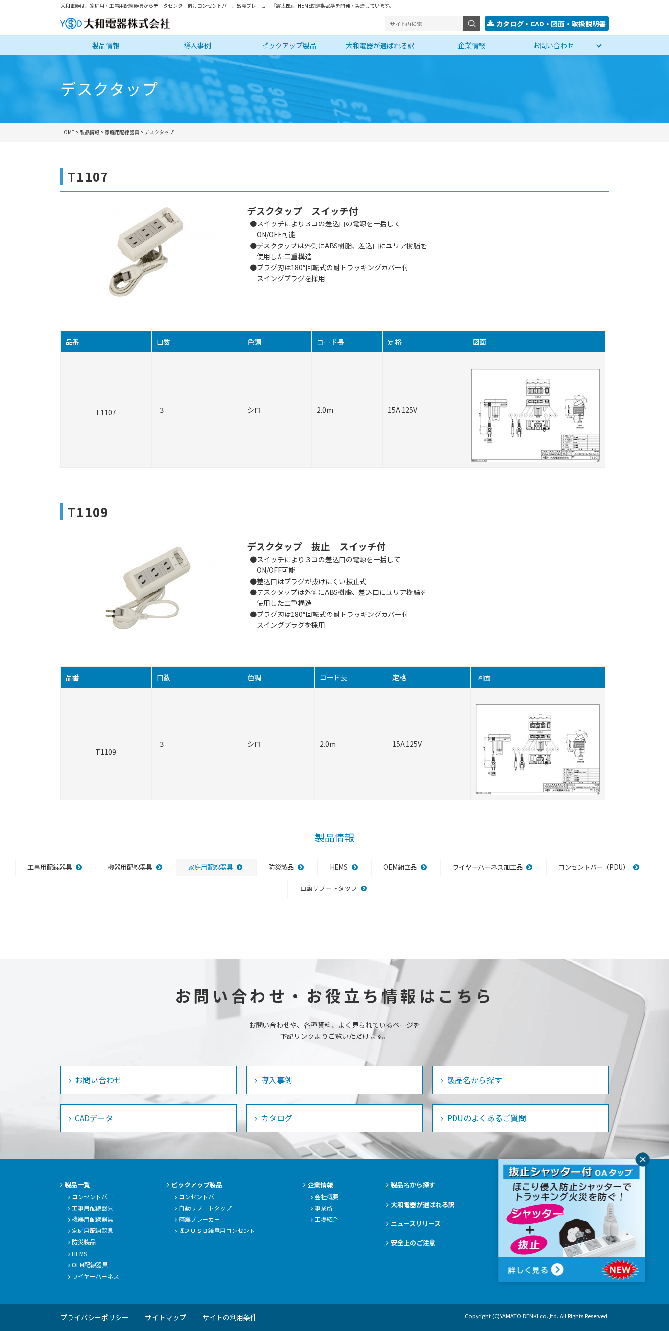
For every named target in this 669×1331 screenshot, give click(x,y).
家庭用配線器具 (210, 867)
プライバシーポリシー (94, 1317)
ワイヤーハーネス (95, 1276)
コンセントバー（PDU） (593, 867)
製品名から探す (473, 1079)
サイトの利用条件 (229, 1317)
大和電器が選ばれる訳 (380, 45)
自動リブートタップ (328, 888)
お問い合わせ (553, 45)
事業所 (324, 1208)
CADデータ (93, 1118)
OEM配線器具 (90, 1264)
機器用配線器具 (130, 867)
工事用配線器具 (49, 867)
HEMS (339, 867)
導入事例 (197, 45)
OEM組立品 (400, 867)
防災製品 (281, 867)
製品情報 (105, 45)
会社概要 (326, 1196)
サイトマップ (165, 1317)
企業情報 (471, 45)
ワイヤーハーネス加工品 (488, 867)
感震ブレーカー (199, 1219)
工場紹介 (326, 1219)
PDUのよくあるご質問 (485, 1118)
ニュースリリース (416, 1223)
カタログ (275, 1118)
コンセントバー (92, 1196)
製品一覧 (77, 1184)
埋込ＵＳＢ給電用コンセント (217, 1230)
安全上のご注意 (413, 1242)
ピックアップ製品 (289, 45)
